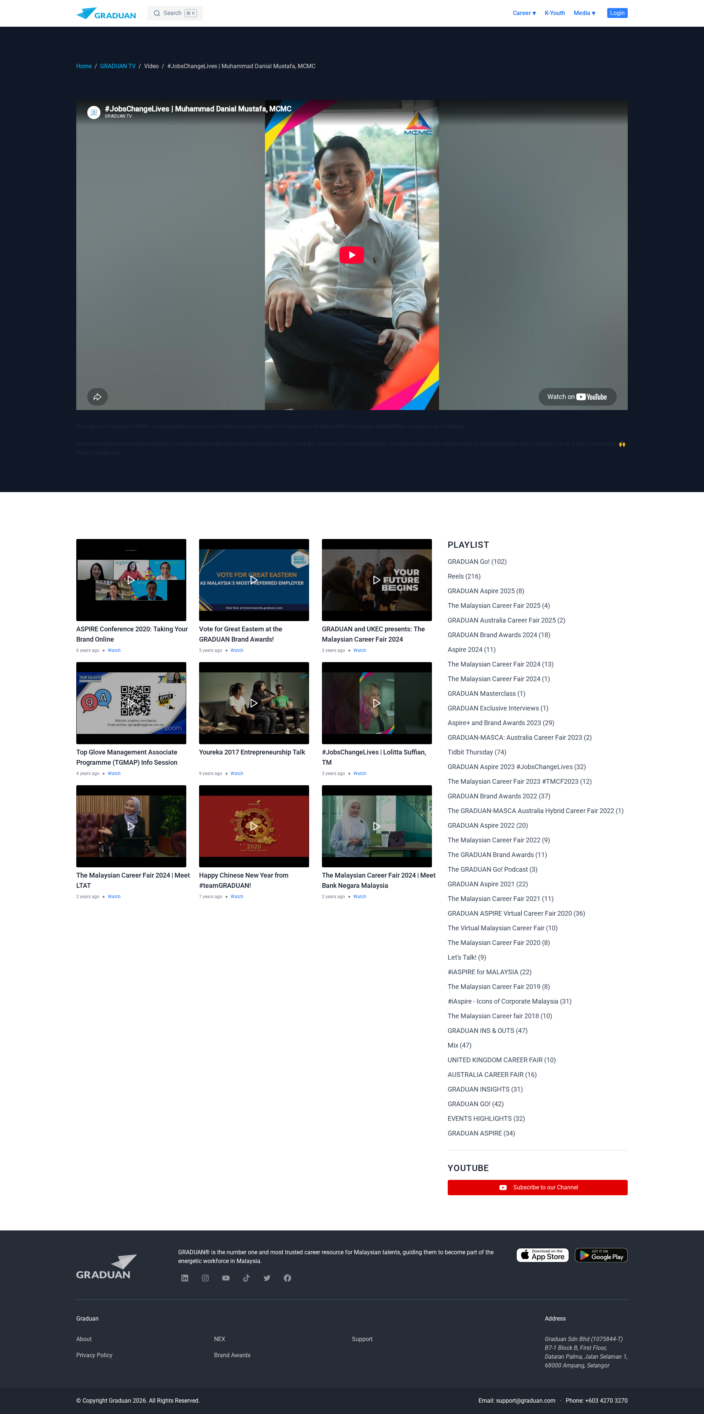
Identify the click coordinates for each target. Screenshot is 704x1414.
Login (617, 13)
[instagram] (205, 1278)
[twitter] (267, 1278)
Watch (114, 650)
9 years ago (210, 773)
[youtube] (225, 1278)
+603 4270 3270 (606, 1400)
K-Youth (555, 13)
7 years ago (210, 896)
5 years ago (210, 650)
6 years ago (87, 650)
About (84, 1339)
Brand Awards (232, 1355)
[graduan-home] (106, 13)
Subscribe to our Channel (545, 1187)
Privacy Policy (94, 1355)
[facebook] (287, 1278)
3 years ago (333, 650)
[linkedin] (184, 1278)
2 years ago (87, 896)
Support (362, 1339)
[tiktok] (246, 1278)
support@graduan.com (526, 1400)
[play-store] (601, 1257)
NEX (219, 1339)
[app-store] (542, 1257)
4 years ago (87, 773)
